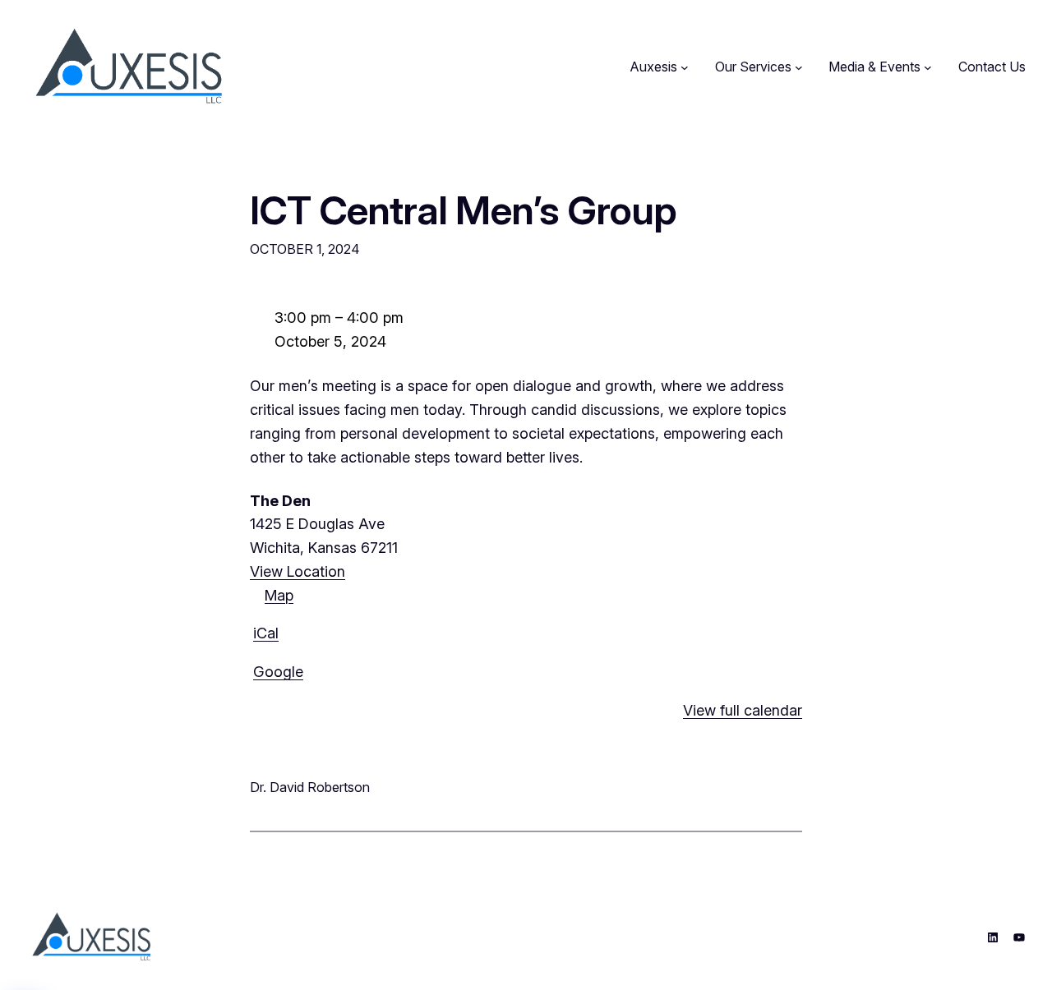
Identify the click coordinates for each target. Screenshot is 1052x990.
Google (278, 671)
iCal (266, 633)
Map (271, 597)
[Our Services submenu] (799, 67)
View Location (297, 571)
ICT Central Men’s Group (463, 210)
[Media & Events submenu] (928, 67)
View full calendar (742, 710)
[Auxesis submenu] (685, 67)
